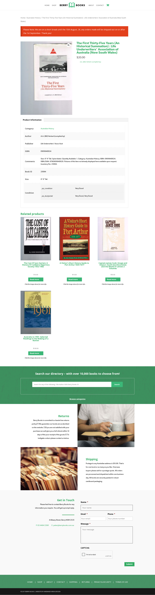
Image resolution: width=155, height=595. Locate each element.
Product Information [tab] (32, 120)
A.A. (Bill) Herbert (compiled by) (90, 62)
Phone (111, 514)
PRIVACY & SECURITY (102, 582)
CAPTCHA (85, 548)
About (91, 5)
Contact (100, 5)
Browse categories (77, 399)
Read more (34, 279)
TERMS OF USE (121, 582)
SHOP (39, 582)
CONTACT (61, 582)
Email (84, 514)
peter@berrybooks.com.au (63, 525)
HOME (30, 582)
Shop (54, 5)
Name (84, 502)
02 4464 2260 (43, 525)
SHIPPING (73, 582)
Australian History (34, 18)
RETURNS (86, 582)
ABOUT (49, 582)
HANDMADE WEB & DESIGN (51, 591)
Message (85, 524)
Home (47, 5)
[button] (68, 45)
